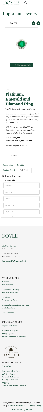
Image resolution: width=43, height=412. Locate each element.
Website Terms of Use (17, 406)
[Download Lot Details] (33, 23)
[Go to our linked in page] (13, 274)
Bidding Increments (10, 379)
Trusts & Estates (8, 308)
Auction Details (9, 170)
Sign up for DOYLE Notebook (14, 261)
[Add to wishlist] (38, 23)
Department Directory (11, 289)
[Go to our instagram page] (37, 155)
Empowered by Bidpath (22, 409)
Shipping (5, 382)
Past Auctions (7, 285)
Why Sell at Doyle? (10, 331)
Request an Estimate (10, 326)
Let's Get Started (8, 374)
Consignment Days (9, 300)
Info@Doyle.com (9, 246)
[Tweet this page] (28, 155)
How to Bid (6, 366)
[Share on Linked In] (32, 155)
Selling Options (8, 333)
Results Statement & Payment (14, 336)
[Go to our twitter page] (8, 274)
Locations (6, 297)
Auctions (5, 282)
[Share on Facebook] (23, 155)
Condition (21, 165)
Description (8, 165)
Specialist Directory (10, 292)
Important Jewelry (20, 13)
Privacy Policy (35, 406)
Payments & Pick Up (10, 377)
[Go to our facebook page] (4, 274)
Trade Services (8, 313)
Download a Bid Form (11, 371)
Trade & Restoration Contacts (14, 385)
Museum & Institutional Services (15, 305)
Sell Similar (25, 170)
